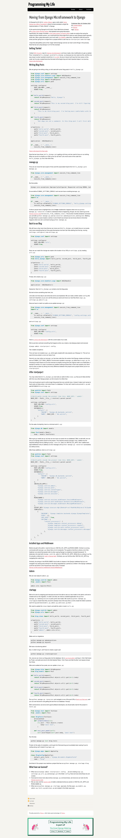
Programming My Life (41, 5)
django (77, 29)
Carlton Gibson (47, 22)
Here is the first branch (35, 61)
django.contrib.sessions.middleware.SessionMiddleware (45, 567)
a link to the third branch (41, 340)
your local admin (70, 658)
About (80, 9)
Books (73, 9)
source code (47, 782)
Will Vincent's (38, 53)
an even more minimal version (40, 31)
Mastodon (32, 803)
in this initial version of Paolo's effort (59, 33)
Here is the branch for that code (38, 151)
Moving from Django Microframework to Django (57, 17)
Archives (88, 9)
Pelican (42, 813)
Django (75, 27)
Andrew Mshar (77, 25)
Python (63, 813)
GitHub (31, 805)
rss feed (32, 801)
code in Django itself (50, 556)
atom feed (32, 798)
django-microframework (54, 53)
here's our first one (81, 699)
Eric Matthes (62, 37)
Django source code (35, 214)
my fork (57, 57)
